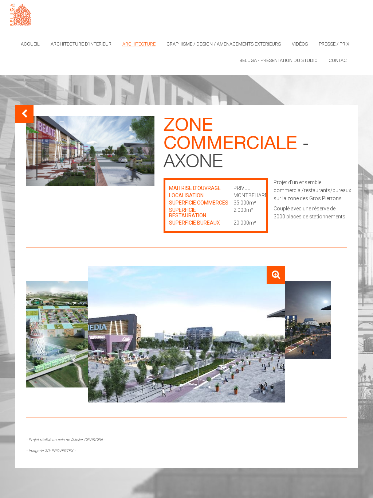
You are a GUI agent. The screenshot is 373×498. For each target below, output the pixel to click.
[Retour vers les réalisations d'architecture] (24, 114)
